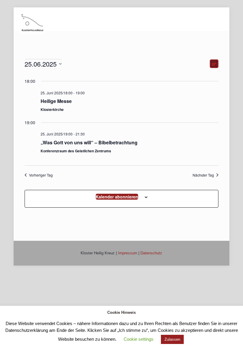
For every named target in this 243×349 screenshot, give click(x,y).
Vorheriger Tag (41, 175)
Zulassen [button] (172, 339)
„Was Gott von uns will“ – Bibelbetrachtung (89, 142)
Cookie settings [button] (139, 339)
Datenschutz (151, 253)
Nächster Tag (203, 175)
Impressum (127, 253)
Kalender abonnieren (117, 197)
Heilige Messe (56, 101)
